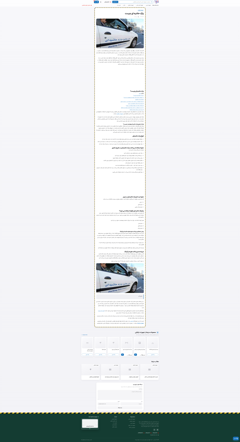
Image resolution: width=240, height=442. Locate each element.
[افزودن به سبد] (135, 355)
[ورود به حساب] (100, 2)
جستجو (114, 2)
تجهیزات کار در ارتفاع (131, 425)
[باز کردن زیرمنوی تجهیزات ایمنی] (145, 5)
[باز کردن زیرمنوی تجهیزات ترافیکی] (127, 5)
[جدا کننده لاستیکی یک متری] (126, 346)
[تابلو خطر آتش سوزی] (113, 346)
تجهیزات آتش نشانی (139, 5)
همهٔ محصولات (84, 334)
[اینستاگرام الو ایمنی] (157, 430)
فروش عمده (115, 423)
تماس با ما (119, 5)
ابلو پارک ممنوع (101, 311)
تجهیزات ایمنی (148, 5)
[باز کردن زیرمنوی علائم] (122, 5)
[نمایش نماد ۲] (90, 428)
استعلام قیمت (114, 425)
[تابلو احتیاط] (100, 346)
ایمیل (119, 401)
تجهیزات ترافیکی (131, 5)
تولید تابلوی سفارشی (113, 421)
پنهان (140, 93)
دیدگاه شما (140, 389)
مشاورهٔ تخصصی (114, 419)
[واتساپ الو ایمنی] (154, 430)
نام (141, 401)
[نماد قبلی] (97, 424)
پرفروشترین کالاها (132, 427)
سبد (95, 2)
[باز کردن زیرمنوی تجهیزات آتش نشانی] (135, 5)
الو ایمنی (132, 321)
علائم (124, 5)
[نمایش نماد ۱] (89, 428)
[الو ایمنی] (156, 2)
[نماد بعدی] (83, 424)
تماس (152, 354)
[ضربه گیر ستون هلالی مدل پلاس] (140, 346)
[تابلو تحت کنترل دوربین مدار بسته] (87, 346)
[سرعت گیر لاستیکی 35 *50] (153, 346)
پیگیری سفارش (114, 427)
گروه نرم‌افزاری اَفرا (84, 439)
